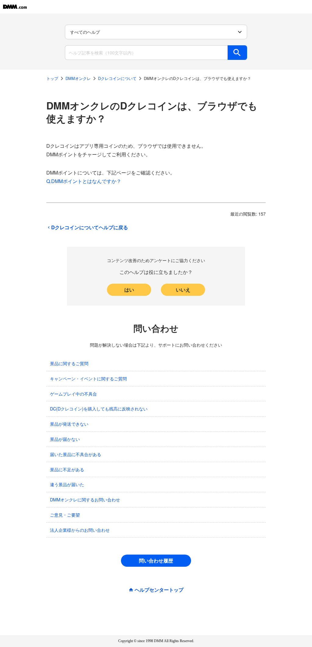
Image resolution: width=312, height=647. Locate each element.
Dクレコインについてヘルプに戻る (89, 227)
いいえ (183, 289)
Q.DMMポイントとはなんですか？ (83, 181)
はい (129, 289)
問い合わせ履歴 (156, 560)
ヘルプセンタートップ (159, 589)
